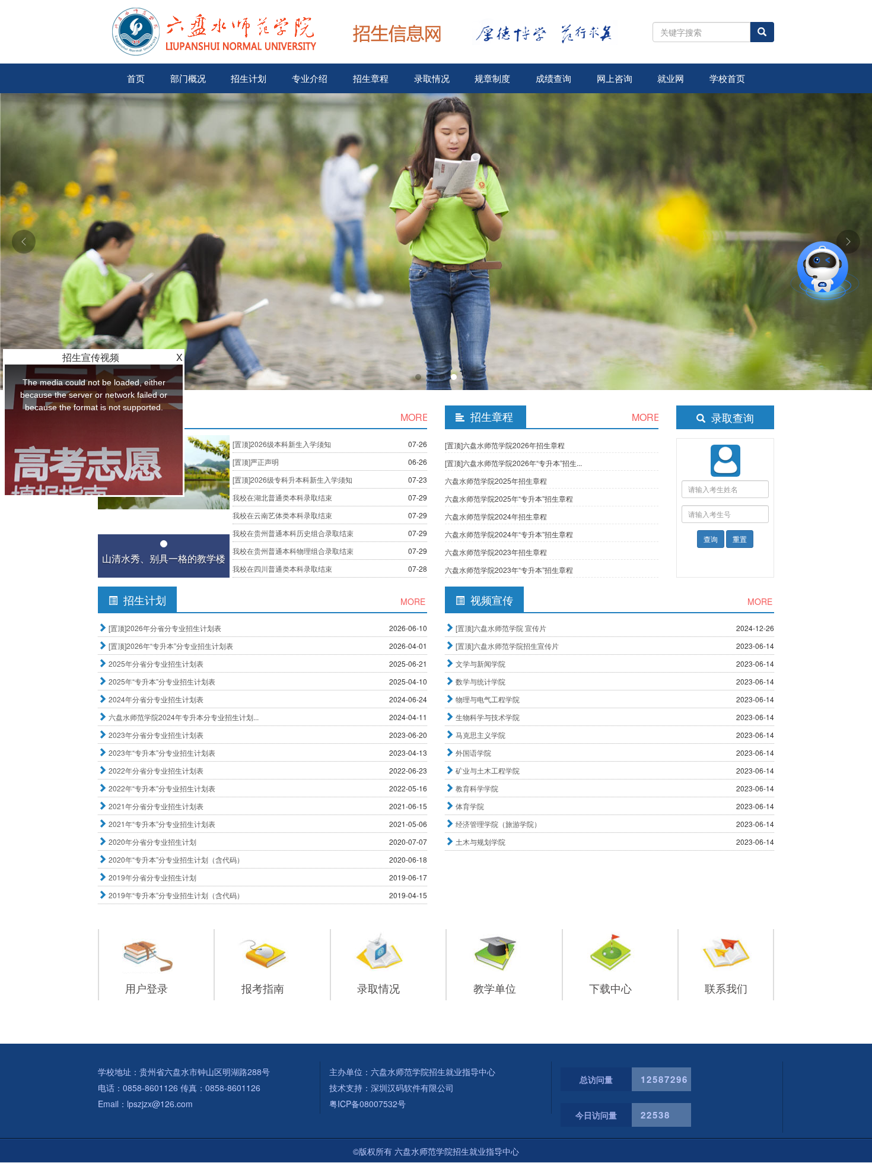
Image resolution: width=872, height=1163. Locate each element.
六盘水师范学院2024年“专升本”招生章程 (509, 534)
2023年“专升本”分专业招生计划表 (162, 752)
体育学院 (470, 806)
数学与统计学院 (480, 681)
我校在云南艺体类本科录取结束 (282, 515)
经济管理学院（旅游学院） (498, 824)
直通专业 (780, 309)
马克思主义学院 (480, 735)
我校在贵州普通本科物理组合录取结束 (293, 551)
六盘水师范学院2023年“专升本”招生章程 (509, 570)
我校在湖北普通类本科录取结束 (282, 497)
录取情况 (432, 78)
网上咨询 (614, 78)
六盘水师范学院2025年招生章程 (496, 481)
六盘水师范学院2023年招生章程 (496, 552)
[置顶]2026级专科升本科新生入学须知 (292, 479)
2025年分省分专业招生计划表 (156, 663)
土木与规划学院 (480, 841)
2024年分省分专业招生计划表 (156, 699)
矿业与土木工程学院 (488, 770)
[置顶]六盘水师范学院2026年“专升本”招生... (513, 463)
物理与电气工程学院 (488, 699)
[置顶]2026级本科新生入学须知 (282, 444)
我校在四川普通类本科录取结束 (282, 568)
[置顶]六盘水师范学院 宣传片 (501, 628)
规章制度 (492, 78)
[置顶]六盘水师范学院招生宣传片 (507, 646)
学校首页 (727, 78)
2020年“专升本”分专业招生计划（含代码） (176, 859)
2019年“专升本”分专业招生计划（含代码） (176, 895)
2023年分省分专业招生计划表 (156, 735)
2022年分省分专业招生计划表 (156, 770)
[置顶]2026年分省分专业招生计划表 (165, 628)
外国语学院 (473, 752)
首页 (136, 78)
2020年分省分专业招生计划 (152, 841)
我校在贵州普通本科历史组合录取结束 (293, 533)
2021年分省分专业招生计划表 (156, 806)
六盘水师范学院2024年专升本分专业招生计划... (184, 717)
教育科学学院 (477, 788)
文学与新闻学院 (480, 663)
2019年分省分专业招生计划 (152, 877)
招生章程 (371, 78)
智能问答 (780, 221)
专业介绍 (309, 78)
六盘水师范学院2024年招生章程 (496, 516)
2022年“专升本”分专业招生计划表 (162, 788)
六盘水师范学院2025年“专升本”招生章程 (509, 498)
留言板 (762, 265)
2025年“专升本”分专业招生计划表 (162, 681)
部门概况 (188, 78)
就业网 (670, 78)
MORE (413, 417)
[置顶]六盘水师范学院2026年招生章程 (505, 445)
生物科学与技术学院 (488, 717)
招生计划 (248, 78)
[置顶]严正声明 (256, 462)
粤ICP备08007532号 (367, 1104)
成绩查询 (553, 78)
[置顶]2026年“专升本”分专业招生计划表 (171, 646)
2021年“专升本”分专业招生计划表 (162, 824)
